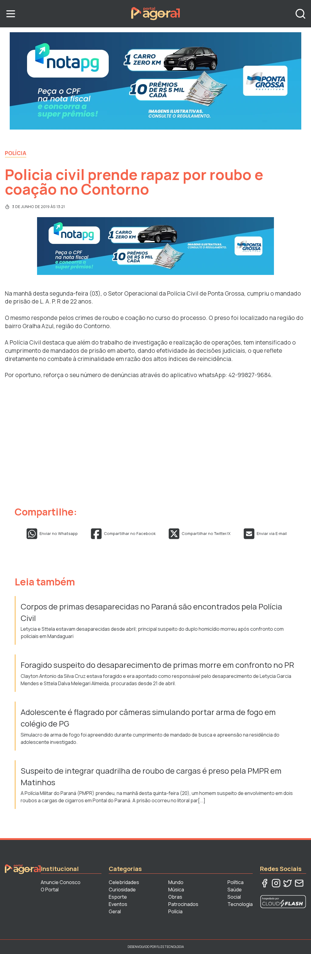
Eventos (118, 904)
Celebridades (124, 882)
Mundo (175, 882)
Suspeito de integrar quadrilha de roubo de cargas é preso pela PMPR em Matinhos (151, 776)
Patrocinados (183, 904)
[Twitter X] (287, 883)
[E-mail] (299, 883)
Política (235, 882)
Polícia (15, 153)
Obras (175, 896)
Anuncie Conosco (60, 882)
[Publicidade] (155, 81)
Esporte (118, 896)
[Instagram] (276, 883)
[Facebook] (264, 883)
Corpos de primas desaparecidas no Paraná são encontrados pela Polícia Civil (151, 612)
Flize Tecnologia (170, 947)
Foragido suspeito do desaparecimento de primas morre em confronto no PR (157, 665)
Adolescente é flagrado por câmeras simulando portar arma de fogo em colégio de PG (148, 718)
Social (234, 896)
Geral (115, 911)
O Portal (50, 889)
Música (176, 889)
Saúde (234, 889)
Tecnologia (240, 904)
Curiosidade (122, 889)
